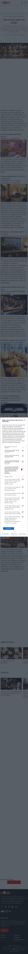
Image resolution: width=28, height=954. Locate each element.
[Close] (25, 420)
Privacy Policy (22, 533)
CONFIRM (8, 528)
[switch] (22, 450)
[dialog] (14, 477)
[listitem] (14, 447)
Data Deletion (5, 533)
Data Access (14, 533)
